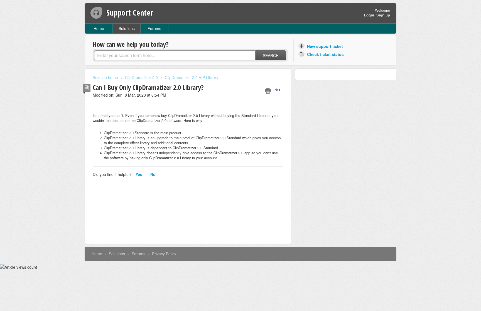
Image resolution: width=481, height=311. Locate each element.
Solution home (106, 77)
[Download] (230, 82)
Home (99, 28)
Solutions (127, 28)
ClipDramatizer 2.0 (141, 77)
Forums (154, 28)
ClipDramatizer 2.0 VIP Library (191, 77)
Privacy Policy (164, 253)
